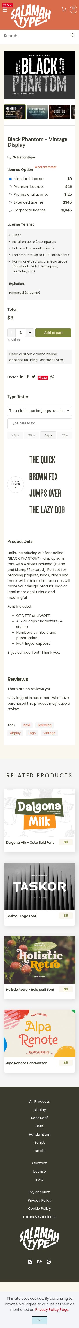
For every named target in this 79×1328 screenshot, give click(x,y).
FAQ (39, 1179)
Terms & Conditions (39, 1216)
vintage (49, 733)
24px (15, 435)
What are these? (46, 167)
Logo (32, 733)
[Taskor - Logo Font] (39, 886)
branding (45, 725)
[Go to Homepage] (31, 26)
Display (39, 1109)
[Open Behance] (39, 1263)
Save (9, 5)
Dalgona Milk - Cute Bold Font (30, 843)
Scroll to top (75, 1126)
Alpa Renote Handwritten (26, 1063)
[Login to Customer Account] (73, 9)
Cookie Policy (39, 1208)
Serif (39, 1126)
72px (64, 435)
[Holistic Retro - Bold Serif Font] (39, 960)
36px (32, 435)
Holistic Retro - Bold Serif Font (30, 990)
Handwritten (39, 1134)
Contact (39, 1163)
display (15, 733)
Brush (39, 1150)
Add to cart (53, 333)
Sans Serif (39, 1117)
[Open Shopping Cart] (63, 9)
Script (39, 1142)
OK (40, 1320)
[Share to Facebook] (28, 377)
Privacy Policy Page (51, 1309)
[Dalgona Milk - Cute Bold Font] (39, 812)
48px (48, 435)
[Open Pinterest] (48, 1263)
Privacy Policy (39, 1200)
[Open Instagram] (30, 1263)
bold (26, 725)
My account (39, 1192)
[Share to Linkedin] (22, 377)
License (39, 1171)
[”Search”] (73, 35)
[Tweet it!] (34, 377)
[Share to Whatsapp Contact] (52, 377)
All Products (39, 1101)
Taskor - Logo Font (21, 916)
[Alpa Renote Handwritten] (39, 1033)
